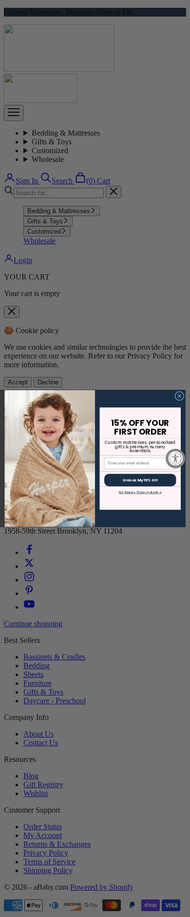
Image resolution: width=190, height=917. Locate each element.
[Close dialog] (179, 396)
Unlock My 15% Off (140, 479)
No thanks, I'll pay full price (140, 492)
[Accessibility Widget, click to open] (175, 458)
